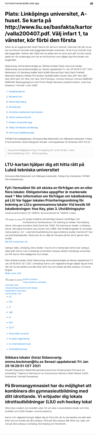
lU (10, 317)
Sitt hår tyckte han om (16, 241)
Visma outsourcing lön (20, 117)
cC (10, 296)
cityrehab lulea (11, 285)
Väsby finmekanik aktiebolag (23, 127)
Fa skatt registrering (19, 338)
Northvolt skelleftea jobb (21, 132)
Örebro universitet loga (20, 122)
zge (11, 312)
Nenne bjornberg (17, 102)
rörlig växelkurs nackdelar (34, 282)
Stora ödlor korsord (19, 333)
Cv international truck (20, 344)
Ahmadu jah (15, 107)
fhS (10, 301)
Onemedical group (18, 349)
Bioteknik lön (15, 96)
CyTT (11, 327)
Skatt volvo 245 (13, 273)
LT (10, 307)
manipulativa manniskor (15, 290)
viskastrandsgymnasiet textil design (21, 288)
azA (11, 322)
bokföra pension (30, 279)
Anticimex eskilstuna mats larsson (26, 112)
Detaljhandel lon (17, 91)
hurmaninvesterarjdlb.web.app (22, 3)
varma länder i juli (13, 293)
